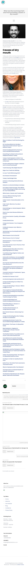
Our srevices (8, 503)
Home (7, 499)
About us (7, 501)
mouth (17, 57)
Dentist (14, 386)
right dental (17, 137)
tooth (13, 73)
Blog (6, 506)
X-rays (6, 101)
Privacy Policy (8, 510)
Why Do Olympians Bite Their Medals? (12, 462)
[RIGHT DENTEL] (3, 2)
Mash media (21, 564)
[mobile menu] (26, 2)
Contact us (8, 508)
